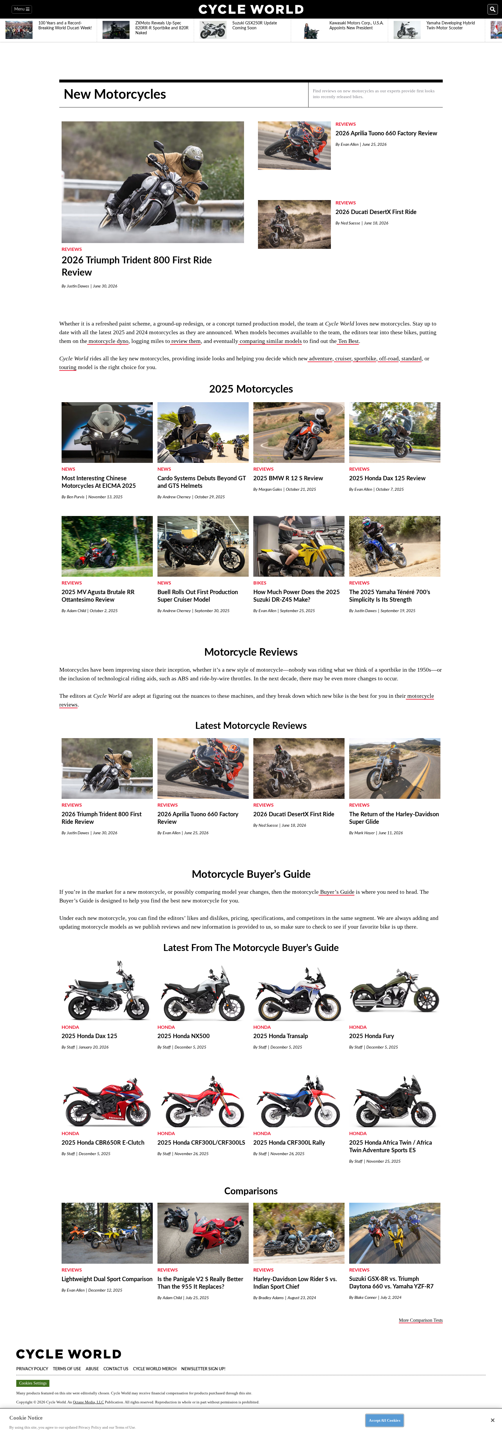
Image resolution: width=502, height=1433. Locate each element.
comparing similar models (270, 341)
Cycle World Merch (155, 1369)
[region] (251, 1420)
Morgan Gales (270, 490)
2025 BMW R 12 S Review (288, 478)
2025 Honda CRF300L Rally (289, 1143)
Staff (71, 1047)
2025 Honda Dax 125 (89, 1036)
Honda (70, 1027)
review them (185, 341)
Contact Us (115, 1369)
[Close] (492, 1420)
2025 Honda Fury (371, 1036)
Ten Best (348, 341)
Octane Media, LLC (88, 1402)
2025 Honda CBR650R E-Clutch (103, 1143)
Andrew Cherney (177, 497)
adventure (320, 358)
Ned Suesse (350, 223)
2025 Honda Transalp (280, 1036)
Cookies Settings (32, 1383)
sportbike (365, 358)
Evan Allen (349, 145)
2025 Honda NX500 (183, 1036)
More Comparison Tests (421, 1320)
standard (411, 358)
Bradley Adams (271, 1298)
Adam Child (76, 611)
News (68, 469)
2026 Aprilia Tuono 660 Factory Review (386, 133)
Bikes (259, 583)
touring (67, 367)
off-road (388, 358)
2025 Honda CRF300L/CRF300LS (201, 1143)
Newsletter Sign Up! (203, 1369)
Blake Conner (365, 1298)
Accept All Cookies (384, 1420)
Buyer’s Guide (336, 892)
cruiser (342, 358)
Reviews (72, 249)
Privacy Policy (32, 1369)
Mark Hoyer (364, 833)
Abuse (92, 1369)
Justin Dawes (78, 286)
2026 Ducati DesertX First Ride (376, 212)
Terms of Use (67, 1369)
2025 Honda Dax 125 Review (387, 478)
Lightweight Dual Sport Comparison (107, 1279)
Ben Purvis (76, 497)
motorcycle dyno (107, 341)
